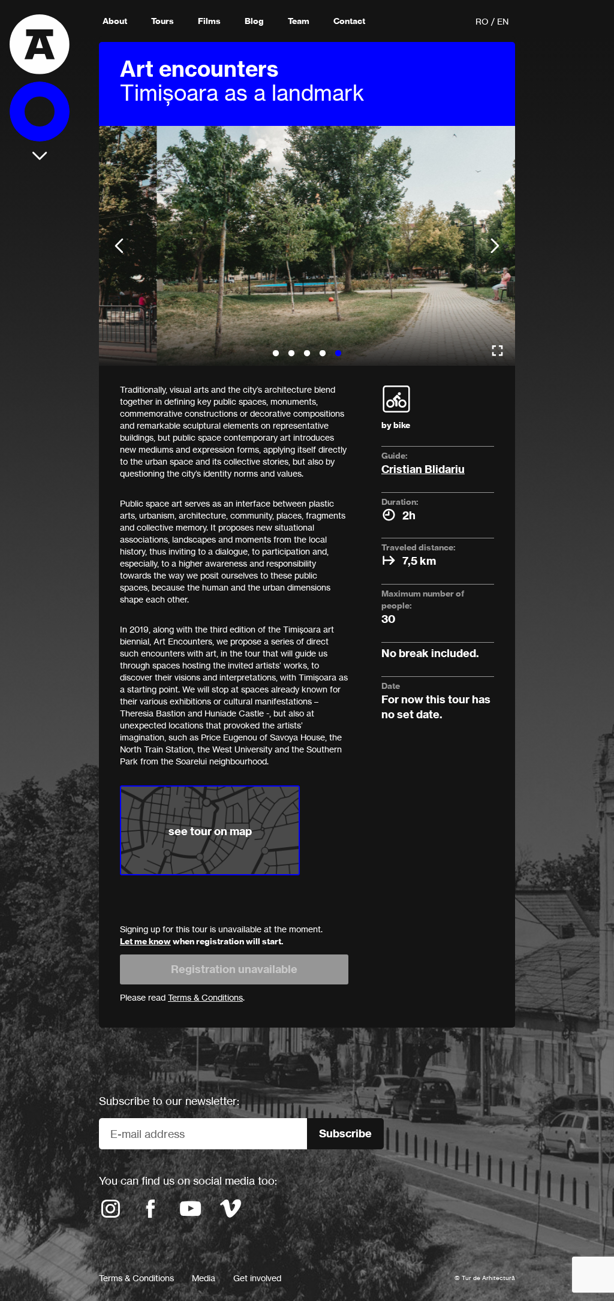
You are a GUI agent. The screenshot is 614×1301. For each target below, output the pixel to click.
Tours (162, 21)
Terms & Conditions (136, 1278)
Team (298, 21)
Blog (254, 21)
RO (482, 21)
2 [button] (291, 354)
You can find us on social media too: (188, 1180)
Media (203, 1278)
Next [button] (495, 246)
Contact (349, 21)
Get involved (257, 1278)
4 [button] (323, 354)
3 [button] (307, 354)
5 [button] (338, 354)
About (115, 21)
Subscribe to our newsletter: (169, 1100)
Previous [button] (119, 246)
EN (502, 21)
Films (209, 21)
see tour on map (210, 831)
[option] (307, 246)
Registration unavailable (234, 969)
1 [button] (276, 354)
